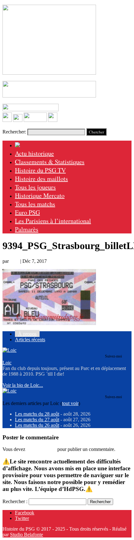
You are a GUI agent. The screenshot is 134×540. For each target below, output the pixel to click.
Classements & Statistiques (49, 162)
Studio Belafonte (26, 534)
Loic (14, 261)
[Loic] (9, 350)
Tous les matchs (35, 204)
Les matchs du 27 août (37, 419)
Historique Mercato (40, 195)
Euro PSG (27, 212)
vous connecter (41, 449)
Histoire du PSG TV (40, 170)
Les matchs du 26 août (37, 425)
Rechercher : (14, 501)
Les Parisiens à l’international (53, 221)
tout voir (70, 403)
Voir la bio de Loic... (22, 385)
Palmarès (26, 229)
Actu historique (34, 153)
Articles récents (30, 339)
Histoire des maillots (41, 178)
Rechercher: (14, 131)
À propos (27, 334)
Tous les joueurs (35, 187)
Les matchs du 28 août (37, 414)
